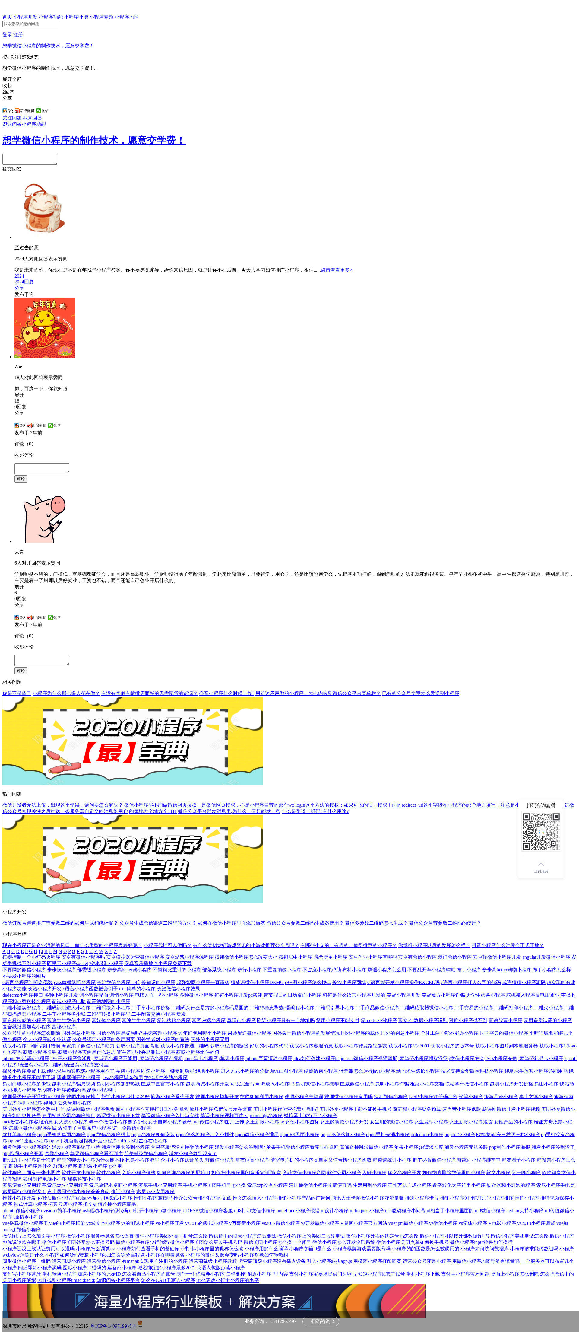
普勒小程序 (57, 1153)
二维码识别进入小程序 (66, 1007)
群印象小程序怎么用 (100, 1166)
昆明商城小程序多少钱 (26, 1083)
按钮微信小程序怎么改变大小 (246, 957)
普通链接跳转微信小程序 (366, 1147)
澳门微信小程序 (455, 957)
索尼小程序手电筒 (555, 1185)
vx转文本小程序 (103, 1223)
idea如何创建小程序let (316, 1058)
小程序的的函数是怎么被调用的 (425, 1248)
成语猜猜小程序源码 (524, 982)
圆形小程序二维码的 (84, 1267)
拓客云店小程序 (65, 1204)
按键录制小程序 (106, 963)
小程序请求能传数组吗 (534, 1248)
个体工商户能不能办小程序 (450, 1033)
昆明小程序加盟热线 (118, 1083)
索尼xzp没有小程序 (267, 1185)
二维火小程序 (548, 1007)
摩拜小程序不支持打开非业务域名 (152, 1109)
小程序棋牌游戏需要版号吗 (362, 1248)
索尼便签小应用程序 (24, 1185)
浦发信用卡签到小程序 (125, 1147)
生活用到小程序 (370, 1185)
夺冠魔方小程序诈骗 (443, 995)
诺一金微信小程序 (131, 1128)
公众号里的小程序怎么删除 (31, 1033)
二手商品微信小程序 (377, 1007)
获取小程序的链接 (229, 1045)
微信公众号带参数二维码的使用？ (445, 923)
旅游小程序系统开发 (172, 1096)
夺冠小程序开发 (403, 995)
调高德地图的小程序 (108, 1001)
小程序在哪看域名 (165, 1254)
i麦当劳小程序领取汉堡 (423, 1058)
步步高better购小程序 (129, 969)
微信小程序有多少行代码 (142, 1242)
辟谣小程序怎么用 (387, 969)
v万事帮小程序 (245, 1223)
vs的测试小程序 (137, 1223)
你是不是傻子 (16, 693)
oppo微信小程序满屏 (257, 1134)
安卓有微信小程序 (417, 957)
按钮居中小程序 (295, 957)
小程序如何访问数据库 (484, 1248)
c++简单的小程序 (137, 988)
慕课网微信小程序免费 (90, 1109)
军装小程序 (128, 1071)
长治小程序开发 (45, 988)
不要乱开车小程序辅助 (431, 969)
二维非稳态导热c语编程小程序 (282, 1007)
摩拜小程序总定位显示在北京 (220, 1109)
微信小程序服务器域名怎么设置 (100, 1235)
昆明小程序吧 (101, 1090)
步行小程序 (249, 969)
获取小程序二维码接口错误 (31, 1045)
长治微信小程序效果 (178, 988)
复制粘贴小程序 (174, 1020)
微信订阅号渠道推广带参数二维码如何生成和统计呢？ (60, 923)
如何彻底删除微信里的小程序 (453, 1172)
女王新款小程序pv (264, 1121)
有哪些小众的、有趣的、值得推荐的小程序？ (348, 945)
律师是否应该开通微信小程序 (33, 1096)
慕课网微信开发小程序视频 (511, 1109)
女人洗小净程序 (71, 1121)
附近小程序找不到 (468, 1020)
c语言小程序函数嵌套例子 (90, 988)
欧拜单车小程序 (19, 1134)
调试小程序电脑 (69, 1001)
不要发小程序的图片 (24, 976)
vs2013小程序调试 (536, 1223)
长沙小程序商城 (349, 982)
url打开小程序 (143, 1210)
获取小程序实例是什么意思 (87, 1052)
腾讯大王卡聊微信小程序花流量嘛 (367, 1197)
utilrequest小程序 (367, 1210)
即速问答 (12, 124)
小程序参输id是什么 (310, 1248)
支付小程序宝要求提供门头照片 (323, 1273)
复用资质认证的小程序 (548, 1020)
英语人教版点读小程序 (221, 1267)
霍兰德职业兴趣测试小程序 (146, 1052)
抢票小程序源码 (142, 1159)
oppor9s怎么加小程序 (343, 1134)
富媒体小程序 (106, 1020)
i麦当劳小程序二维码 (40, 1064)
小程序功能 (51, 17)
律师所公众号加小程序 (67, 1102)
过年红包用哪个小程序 (202, 1033)
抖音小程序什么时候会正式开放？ (508, 945)
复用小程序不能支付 (337, 1020)
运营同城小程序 (69, 1261)
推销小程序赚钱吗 (153, 1197)
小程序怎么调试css (95, 1248)
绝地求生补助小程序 (166, 1077)
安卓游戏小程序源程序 (189, 957)
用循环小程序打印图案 (377, 1261)
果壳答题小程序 (160, 1033)
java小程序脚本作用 (122, 1077)
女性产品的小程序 (513, 1121)
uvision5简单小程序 (61, 1210)
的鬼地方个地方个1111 (153, 811)
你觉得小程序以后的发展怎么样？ (434, 945)
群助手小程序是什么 (30, 1166)
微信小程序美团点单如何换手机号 (412, 1242)
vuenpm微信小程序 (408, 1223)
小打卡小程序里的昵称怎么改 (212, 1248)
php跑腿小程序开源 (22, 1153)
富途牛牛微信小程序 (68, 1020)
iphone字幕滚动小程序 (268, 1058)
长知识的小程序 (158, 982)
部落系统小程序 (219, 969)
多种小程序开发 (61, 995)
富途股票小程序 (505, 1020)
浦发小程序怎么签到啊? (240, 1147)
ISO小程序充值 (501, 1058)
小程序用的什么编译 (266, 1248)
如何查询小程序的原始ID (183, 1172)
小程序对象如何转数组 (264, 1254)
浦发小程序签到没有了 (193, 1153)
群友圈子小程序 (519, 1159)
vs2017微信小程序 (281, 1223)
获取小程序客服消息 (311, 1045)
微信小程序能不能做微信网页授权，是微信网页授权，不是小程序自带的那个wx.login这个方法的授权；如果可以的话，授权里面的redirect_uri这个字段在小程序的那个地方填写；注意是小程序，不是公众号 (341, 805)
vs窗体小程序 (473, 1223)
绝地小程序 (207, 1071)
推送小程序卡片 (422, 1197)
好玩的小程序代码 (269, 1045)
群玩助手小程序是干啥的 (28, 1159)
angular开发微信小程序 (546, 957)
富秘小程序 (64, 1026)
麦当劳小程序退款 (461, 1109)
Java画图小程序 (286, 1071)
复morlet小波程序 (379, 1020)
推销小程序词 (454, 1197)
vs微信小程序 (443, 1223)
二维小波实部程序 (21, 1007)
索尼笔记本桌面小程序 (113, 1185)
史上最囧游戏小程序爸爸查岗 (78, 1191)
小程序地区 (127, 17)
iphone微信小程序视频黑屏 (369, 1058)
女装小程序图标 (302, 1121)
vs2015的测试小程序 (206, 1223)
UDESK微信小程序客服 (207, 1210)
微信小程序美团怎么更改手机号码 (206, 1242)
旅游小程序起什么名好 (125, 1096)
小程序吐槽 (76, 17)
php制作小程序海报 (509, 1147)
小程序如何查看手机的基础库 (148, 1248)
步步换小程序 (61, 969)
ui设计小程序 (335, 1210)
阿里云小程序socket (67, 963)
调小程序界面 (93, 995)
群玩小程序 (65, 1166)
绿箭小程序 (471, 1096)
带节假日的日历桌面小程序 (292, 995)
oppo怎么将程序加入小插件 (205, 1134)
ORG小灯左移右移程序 (142, 1140)
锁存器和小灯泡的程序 (511, 1185)
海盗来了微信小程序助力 (88, 1045)
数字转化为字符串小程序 (459, 1185)
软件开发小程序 (78, 1172)
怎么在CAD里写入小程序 (168, 1280)
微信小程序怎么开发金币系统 (343, 1242)
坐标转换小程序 (59, 1273)
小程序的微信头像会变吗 (212, 1254)
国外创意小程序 (78, 1033)
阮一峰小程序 (526, 1172)
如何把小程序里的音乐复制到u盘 (246, 1172)
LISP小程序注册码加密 (433, 1096)
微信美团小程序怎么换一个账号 (277, 1242)
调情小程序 (121, 995)
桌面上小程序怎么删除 (515, 1273)
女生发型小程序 (431, 1121)
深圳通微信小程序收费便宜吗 (320, 1185)
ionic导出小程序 (201, 1058)
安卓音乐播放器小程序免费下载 (158, 963)
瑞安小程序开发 (404, 1172)
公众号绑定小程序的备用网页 (103, 1039)
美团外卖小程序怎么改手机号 (33, 1109)
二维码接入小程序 (111, 1007)
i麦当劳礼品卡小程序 (540, 1058)
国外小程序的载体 (360, 1033)
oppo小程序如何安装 (153, 1134)
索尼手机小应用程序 (160, 1185)
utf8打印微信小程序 (254, 1210)
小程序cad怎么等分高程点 (117, 1254)
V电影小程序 (502, 1223)
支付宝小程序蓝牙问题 (465, 1273)
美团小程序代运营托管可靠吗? (285, 1109)
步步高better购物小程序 (506, 969)
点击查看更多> (337, 269)
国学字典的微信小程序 (504, 1033)
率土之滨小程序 (536, 1096)
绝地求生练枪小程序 (418, 1071)
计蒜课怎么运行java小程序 (367, 1071)
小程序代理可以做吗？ (168, 945)
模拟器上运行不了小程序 (310, 1115)
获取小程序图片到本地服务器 (506, 1045)
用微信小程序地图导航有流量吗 (486, 1261)
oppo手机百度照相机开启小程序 (83, 1140)
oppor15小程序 (460, 1134)
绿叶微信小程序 (391, 1096)
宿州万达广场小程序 (409, 1185)
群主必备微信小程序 (434, 1159)
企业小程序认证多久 (182, 1159)
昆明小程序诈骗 (392, 1083)
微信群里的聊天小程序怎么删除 (242, 1235)
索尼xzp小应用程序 (67, 1185)
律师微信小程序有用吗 (348, 1096)
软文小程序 (498, 1172)
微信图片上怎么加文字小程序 (33, 1235)
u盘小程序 (170, 1210)
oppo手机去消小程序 (388, 1134)
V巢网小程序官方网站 (363, 1223)
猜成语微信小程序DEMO (257, 982)
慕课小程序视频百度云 (224, 1115)
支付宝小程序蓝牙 (21, 1273)
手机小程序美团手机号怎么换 (214, 1185)
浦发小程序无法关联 (466, 1147)
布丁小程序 (469, 969)
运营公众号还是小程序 (427, 1261)
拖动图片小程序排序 (492, 1197)
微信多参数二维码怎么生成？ (376, 923)
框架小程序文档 (427, 1083)
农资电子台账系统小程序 (84, 1128)
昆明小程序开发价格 (511, 1083)
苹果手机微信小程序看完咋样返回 (302, 1147)
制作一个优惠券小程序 (200, 1273)
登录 (7, 34)
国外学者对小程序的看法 (162, 1039)
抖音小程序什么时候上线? (226, 693)
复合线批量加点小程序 (26, 1026)
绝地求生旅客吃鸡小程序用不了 (81, 1071)
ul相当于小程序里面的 (450, 1210)
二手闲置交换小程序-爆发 (158, 1014)
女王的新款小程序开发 (344, 1121)
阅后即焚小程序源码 (40, 1267)
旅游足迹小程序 (501, 1096)
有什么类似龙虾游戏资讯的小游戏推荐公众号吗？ (246, 945)
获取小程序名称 (40, 1052)
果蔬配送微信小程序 (249, 1033)
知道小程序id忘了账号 (381, 1273)
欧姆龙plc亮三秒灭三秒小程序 (508, 1134)
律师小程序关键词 (304, 1096)
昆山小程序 (546, 1083)
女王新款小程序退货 (471, 1121)
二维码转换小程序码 (108, 1014)
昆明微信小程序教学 (317, 1083)
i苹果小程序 (231, 1058)
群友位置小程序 (252, 1159)
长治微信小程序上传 (118, 982)
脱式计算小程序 (30, 1204)
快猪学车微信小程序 (467, 1083)
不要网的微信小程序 (24, 969)
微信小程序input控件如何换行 (481, 1242)
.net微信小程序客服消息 (27, 1121)
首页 (7, 17)
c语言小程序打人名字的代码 (471, 982)
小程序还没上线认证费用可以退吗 (38, 1248)
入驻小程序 (374, 1172)
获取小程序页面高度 (137, 1045)
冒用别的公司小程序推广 (68, 1115)
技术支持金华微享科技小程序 (472, 1071)
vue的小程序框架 (67, 1223)
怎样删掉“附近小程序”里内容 (257, 1273)
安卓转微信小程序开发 (497, 957)
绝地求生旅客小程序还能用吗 (536, 1071)
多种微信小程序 (196, 995)
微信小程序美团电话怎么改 (520, 1235)
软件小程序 (108, 1172)
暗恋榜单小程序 (330, 957)
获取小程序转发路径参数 (360, 1045)
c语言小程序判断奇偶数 (27, 982)
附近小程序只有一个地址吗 (286, 1020)
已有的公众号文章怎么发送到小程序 (420, 693)
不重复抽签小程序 (282, 969)
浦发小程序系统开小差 (76, 1147)
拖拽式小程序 (117, 1197)
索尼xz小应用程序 (155, 1191)
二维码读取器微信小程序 (426, 1007)
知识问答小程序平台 (118, 1280)
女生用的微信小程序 (391, 1121)
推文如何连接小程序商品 (109, 1204)
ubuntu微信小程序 (21, 1210)
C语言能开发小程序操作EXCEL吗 (403, 982)
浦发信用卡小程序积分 (26, 1147)
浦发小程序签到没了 (553, 1147)
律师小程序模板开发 (217, 1096)
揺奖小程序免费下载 (24, 1071)
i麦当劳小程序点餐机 (160, 1058)
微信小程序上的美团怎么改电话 (311, 1235)
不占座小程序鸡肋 (321, 969)
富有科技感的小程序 (24, 1020)
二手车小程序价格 (150, 1007)
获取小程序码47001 (408, 1045)
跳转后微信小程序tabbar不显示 (69, 1197)
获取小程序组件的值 (198, 1052)
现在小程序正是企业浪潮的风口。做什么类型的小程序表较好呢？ (72, 945)
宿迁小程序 (123, 1191)
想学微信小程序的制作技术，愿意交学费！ (48, 45)
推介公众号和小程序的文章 (202, 1197)
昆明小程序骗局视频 (73, 1083)
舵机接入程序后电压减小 (532, 995)
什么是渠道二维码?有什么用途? (315, 811)
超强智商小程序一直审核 (202, 982)
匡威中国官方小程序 (163, 1083)
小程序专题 (101, 17)
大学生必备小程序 (485, 995)
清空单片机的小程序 (292, 1159)
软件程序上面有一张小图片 (31, 1172)
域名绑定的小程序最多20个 (166, 1267)
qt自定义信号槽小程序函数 (343, 1159)
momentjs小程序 (266, 1115)
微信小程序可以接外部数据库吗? (454, 1235)
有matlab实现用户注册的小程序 (155, 1261)
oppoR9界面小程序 (299, 1134)
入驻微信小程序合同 (304, 1172)
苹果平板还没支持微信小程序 (182, 1147)
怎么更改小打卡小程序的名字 (227, 1280)
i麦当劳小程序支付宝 (86, 1064)
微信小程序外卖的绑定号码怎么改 (382, 1235)
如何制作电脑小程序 (44, 1178)
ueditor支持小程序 (525, 1210)
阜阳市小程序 (241, 1020)
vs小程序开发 (170, 1223)
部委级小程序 (91, 969)
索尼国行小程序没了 (24, 1191)
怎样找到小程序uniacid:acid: (66, 1280)
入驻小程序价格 (139, 1172)
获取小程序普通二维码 (184, 1045)
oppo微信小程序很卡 (108, 1134)
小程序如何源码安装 (67, 1254)
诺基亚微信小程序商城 (32, 1128)
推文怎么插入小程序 (254, 1197)
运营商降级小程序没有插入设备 (272, 1261)
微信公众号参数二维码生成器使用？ (305, 923)
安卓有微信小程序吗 (83, 957)
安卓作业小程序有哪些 (373, 957)
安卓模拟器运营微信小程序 (135, 957)
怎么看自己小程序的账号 (148, 1273)
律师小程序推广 (83, 1096)
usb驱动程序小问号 (405, 1210)
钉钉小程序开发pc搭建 (238, 995)
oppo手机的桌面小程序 (61, 1134)
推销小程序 (527, 1197)
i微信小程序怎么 (466, 1058)
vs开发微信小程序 (320, 1223)
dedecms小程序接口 (22, 995)
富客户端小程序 (209, 1020)
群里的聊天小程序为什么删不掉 (90, 1159)
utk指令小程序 (28, 1216)
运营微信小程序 (104, 1261)
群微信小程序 (219, 1159)
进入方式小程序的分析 (245, 1071)
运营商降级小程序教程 (213, 1261)
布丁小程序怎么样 (552, 969)
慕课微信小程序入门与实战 (170, 1115)
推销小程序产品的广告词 (303, 1197)
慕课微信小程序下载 (118, 1115)
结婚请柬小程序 (321, 1071)
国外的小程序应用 (210, 1039)
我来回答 (32, 117)
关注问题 (12, 117)
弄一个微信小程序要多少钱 (118, 1121)
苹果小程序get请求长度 (418, 1147)
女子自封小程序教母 (169, 1121)
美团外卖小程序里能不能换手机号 (355, 1109)
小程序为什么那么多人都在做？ (66, 693)
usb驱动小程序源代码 (105, 1210)
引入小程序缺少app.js (329, 1261)
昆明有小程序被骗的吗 (61, 1090)
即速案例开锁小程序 (78, 1077)
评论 (21, 478)
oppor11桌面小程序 (28, 1140)
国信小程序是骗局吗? (119, 1033)
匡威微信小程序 (357, 1083)
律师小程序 (30, 1102)
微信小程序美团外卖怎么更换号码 (78, 1242)
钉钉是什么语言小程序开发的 (354, 995)
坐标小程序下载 (423, 1273)
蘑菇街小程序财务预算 (417, 1109)
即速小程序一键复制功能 (167, 1071)
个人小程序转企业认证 (47, 1039)
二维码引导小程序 (335, 1007)
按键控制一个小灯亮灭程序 (31, 957)
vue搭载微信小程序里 (25, 1223)
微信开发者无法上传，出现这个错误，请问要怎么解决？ (62, 805)
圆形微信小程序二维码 (26, 1261)
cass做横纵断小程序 (75, 982)
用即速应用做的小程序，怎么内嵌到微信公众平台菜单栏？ (318, 693)
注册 (18, 34)
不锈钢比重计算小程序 (177, 969)
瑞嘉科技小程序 (84, 1178)
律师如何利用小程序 (261, 1096)
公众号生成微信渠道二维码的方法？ (158, 923)
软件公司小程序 (344, 1172)
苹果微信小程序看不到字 (96, 1153)
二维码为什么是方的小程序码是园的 (209, 1007)
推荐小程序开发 (19, 1197)
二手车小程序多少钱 (64, 1014)
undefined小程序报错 (298, 1210)
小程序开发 (25, 17)
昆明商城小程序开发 (207, 1083)
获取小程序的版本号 (452, 1045)
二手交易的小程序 (473, 1007)
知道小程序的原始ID (99, 1273)
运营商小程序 (121, 1267)
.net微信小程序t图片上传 (218, 1121)
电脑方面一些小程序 (156, 995)
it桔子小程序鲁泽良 (70, 1058)
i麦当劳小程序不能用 (115, 1058)
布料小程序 (354, 969)
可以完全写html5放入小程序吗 (262, 1083)
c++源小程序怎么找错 (308, 982)
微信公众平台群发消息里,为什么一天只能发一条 (229, 811)
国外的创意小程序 (400, 1033)
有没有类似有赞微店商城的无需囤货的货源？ (149, 693)
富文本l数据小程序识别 (423, 1020)
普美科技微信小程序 (146, 1153)
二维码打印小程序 (513, 1007)
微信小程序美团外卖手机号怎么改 (171, 1235)
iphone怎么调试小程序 (25, 1058)
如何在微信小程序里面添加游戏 (231, 923)
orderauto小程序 (427, 1134)
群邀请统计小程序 (392, 1159)
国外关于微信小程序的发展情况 (306, 1033)
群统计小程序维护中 (479, 1159)
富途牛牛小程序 (139, 1020)
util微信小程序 (490, 1210)
